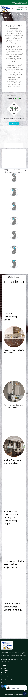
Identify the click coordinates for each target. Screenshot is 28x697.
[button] (12, 8)
